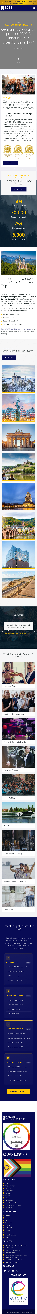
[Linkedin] (13, 1271)
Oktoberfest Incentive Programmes (19, 1038)
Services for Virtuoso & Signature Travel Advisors (16, 329)
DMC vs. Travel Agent (14, 976)
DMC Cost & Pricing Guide (16, 971)
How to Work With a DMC (16, 980)
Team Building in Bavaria (15, 1000)
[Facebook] (5, 1271)
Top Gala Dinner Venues (15, 1005)
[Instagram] (9, 1271)
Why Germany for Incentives (17, 1034)
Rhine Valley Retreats (14, 1009)
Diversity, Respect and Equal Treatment (15, 1155)
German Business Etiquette (16, 1076)
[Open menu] (34, 7)
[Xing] (17, 1271)
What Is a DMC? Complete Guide (18, 967)
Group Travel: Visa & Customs (17, 1071)
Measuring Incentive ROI (15, 1047)
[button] (3, 631)
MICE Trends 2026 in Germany (17, 1067)
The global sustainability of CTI (14, 1118)
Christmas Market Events (16, 1042)
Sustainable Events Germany (17, 1080)
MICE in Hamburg (13, 1014)
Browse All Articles (17, 1091)
